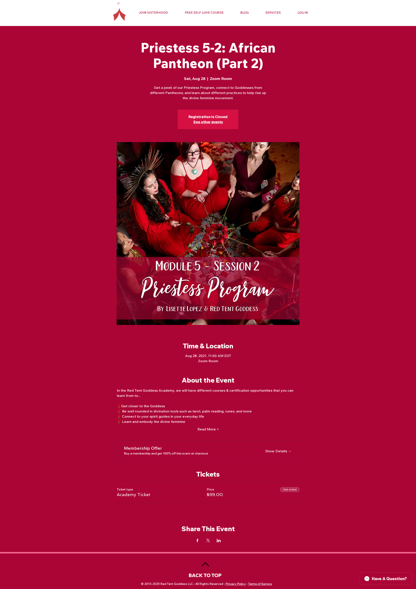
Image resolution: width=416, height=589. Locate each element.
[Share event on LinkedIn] (219, 540)
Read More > (208, 429)
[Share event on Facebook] (197, 540)
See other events (208, 122)
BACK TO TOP (205, 575)
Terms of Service (260, 584)
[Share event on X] (208, 540)
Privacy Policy (236, 584)
